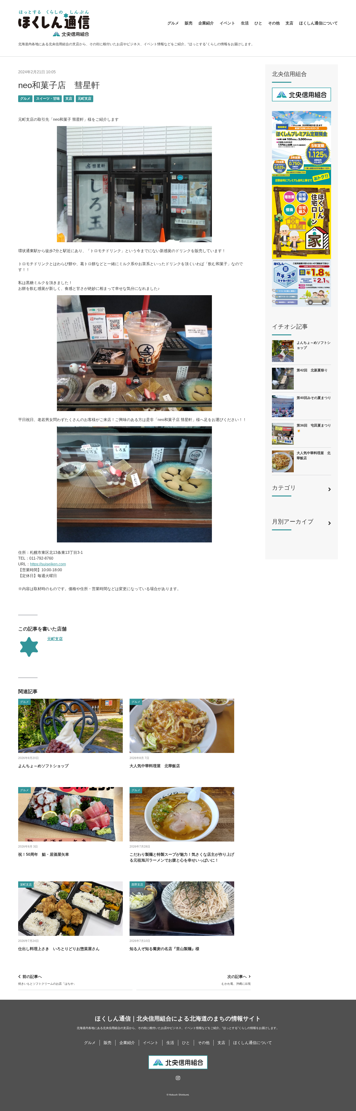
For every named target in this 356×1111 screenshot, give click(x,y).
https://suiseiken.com (48, 564)
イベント (227, 23)
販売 (189, 23)
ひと (258, 23)
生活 (245, 23)
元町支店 (84, 98)
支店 (289, 23)
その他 (274, 23)
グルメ (173, 23)
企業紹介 (206, 23)
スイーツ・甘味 (48, 98)
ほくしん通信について (318, 23)
